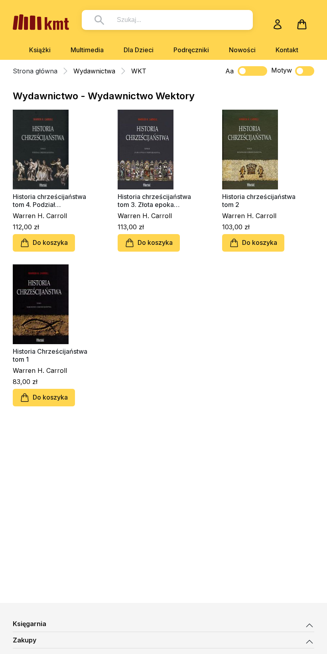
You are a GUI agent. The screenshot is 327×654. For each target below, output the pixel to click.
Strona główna (35, 71)
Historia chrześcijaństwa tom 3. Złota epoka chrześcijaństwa (154, 201)
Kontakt (287, 50)
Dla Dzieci (139, 50)
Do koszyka (50, 242)
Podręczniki (191, 50)
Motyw (281, 70)
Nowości (242, 50)
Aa (229, 71)
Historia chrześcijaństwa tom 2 (258, 201)
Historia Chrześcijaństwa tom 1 (50, 355)
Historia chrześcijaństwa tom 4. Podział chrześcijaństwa (49, 201)
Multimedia (87, 50)
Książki (40, 50)
